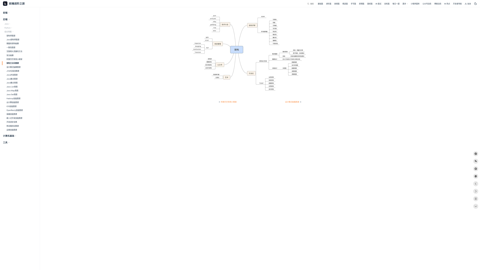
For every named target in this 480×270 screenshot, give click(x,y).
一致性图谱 (10, 47)
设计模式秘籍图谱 (292, 102)
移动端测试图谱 (12, 126)
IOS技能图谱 (11, 106)
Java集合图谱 (12, 79)
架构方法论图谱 (12, 63)
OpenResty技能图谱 (14, 110)
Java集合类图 (12, 83)
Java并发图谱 (12, 75)
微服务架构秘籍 (12, 43)
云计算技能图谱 (12, 102)
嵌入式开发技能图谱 (14, 118)
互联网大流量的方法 (14, 51)
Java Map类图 (12, 91)
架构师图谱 (10, 36)
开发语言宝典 (11, 122)
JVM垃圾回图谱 (12, 71)
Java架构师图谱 (12, 39)
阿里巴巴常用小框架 (229, 102)
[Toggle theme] (475, 3)
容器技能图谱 (11, 114)
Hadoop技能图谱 (13, 98)
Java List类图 (12, 87)
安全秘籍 (10, 55)
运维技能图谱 (11, 130)
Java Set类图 (11, 94)
